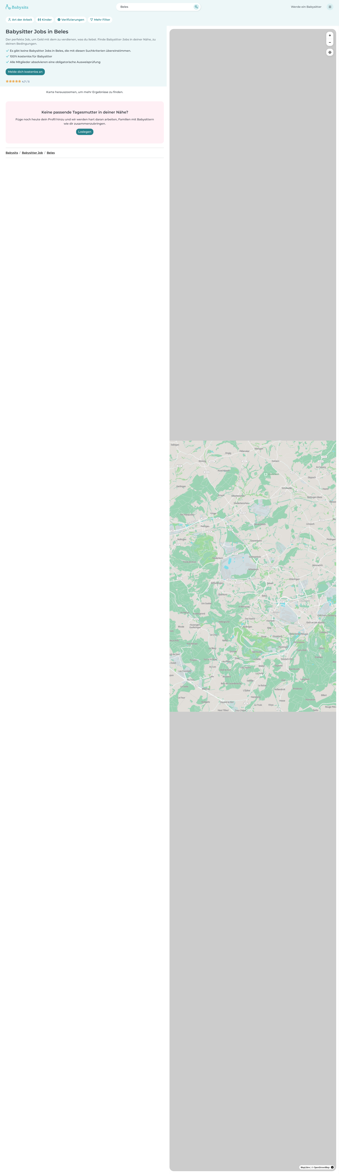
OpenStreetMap (321, 1167)
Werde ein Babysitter (306, 6)
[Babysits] (17, 7)
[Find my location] (329, 52)
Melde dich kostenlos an (25, 71)
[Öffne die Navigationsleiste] (330, 7)
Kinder (46, 19)
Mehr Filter (101, 19)
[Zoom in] (329, 35)
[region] (253, 600)
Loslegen (84, 131)
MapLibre (305, 1167)
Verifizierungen (72, 19)
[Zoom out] (329, 42)
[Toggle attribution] (332, 1167)
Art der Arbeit (21, 19)
